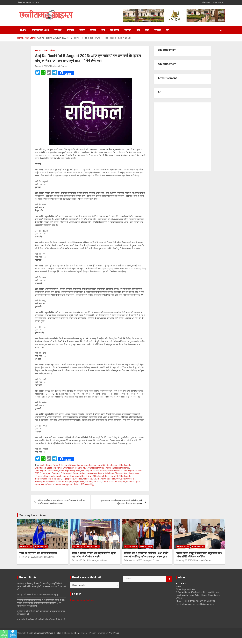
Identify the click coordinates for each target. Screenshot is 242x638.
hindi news (110, 476)
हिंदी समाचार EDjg (87, 484)
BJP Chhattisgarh (110, 465)
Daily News (109, 473)
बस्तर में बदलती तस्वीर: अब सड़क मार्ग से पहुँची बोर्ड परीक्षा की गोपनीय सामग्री (94, 555)
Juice (79, 479)
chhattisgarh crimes (120, 468)
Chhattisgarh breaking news (75, 468)
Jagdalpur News (69, 479)
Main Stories (42, 50)
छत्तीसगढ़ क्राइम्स (59, 484)
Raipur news (78, 481)
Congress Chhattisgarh (62, 473)
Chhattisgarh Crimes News (46, 471)
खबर (43, 484)
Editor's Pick (26, 546)
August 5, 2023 (41, 66)
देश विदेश (57, 30)
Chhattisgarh (124, 465)
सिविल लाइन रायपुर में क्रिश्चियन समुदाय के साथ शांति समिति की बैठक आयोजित (199, 555)
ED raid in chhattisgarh (45, 476)
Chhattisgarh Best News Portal (48, 468)
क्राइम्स (37, 484)
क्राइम (82, 30)
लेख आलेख (114, 30)
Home (23, 30)
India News (56, 479)
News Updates (41, 481)
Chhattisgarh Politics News (110, 471)
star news (130, 481)
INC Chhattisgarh (123, 476)
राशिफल (157, 30)
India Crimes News (43, 479)
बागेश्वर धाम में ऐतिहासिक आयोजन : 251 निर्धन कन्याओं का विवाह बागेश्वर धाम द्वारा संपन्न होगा (146, 555)
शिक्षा (147, 30)
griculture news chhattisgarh (68, 476)
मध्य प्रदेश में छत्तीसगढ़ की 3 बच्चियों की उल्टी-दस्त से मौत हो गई (41, 619)
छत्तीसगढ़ (70, 30)
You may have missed (33, 515)
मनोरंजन (128, 30)
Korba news (100, 479)
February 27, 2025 (27, 557)
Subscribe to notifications (82, 600)
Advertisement (219, 2)
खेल (138, 30)
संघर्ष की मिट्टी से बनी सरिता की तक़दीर (38, 553)
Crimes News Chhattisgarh (92, 473)
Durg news (134, 473)
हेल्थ (103, 30)
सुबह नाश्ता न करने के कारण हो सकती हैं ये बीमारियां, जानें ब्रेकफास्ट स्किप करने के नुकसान (121, 502)
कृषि (167, 30)
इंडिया (138, 481)
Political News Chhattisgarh (60, 481)
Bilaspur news (95, 465)
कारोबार (93, 30)
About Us (206, 2)
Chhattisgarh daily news (69, 471)
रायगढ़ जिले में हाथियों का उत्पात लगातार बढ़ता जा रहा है (37, 594)
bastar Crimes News (49, 465)
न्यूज (67, 484)
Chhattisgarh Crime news (99, 468)
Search (169, 579)
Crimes (76, 473)
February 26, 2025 (132, 560)
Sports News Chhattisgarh (113, 481)
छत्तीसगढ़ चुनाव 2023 (40, 30)
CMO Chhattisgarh (43, 473)
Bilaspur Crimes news (79, 465)
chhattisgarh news (89, 471)
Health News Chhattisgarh (93, 476)
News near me (129, 479)
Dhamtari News (122, 473)
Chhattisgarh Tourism (132, 471)
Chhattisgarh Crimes (58, 66)
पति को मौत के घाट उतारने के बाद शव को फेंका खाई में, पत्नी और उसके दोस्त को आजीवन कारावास (62, 502)
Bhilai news (64, 465)
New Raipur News (114, 479)
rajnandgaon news (93, 481)
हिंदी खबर (77, 484)
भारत (71, 484)
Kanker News (89, 479)
